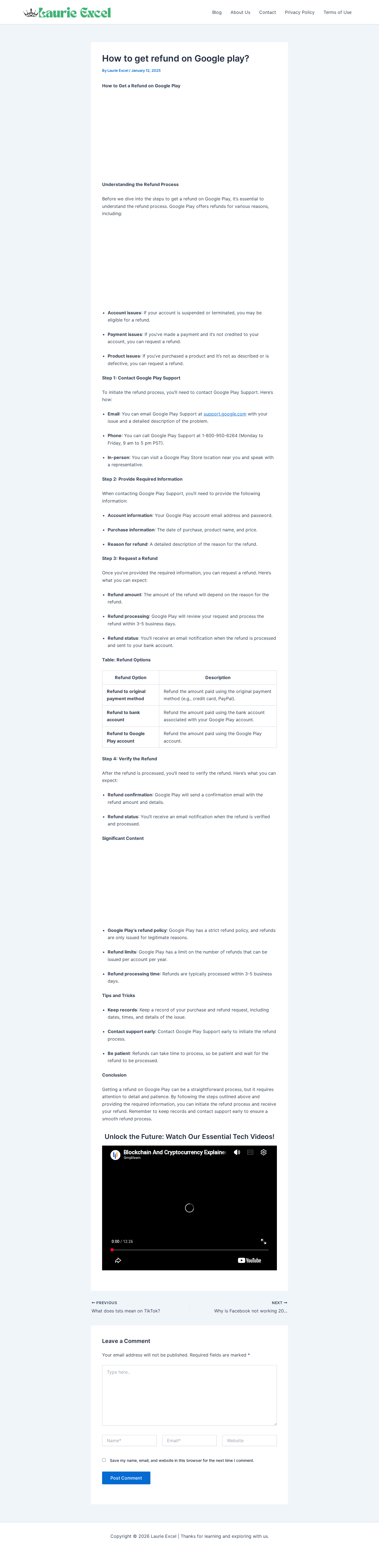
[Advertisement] (189, 135)
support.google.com (225, 414)
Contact (267, 12)
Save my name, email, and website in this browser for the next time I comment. (182, 1460)
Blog (217, 12)
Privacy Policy (300, 12)
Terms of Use (338, 12)
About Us (240, 12)
